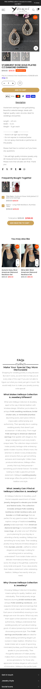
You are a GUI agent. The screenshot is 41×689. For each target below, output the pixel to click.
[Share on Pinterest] (11, 169)
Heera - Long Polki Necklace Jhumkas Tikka (21, 205)
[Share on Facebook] (3, 169)
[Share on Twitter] (7, 169)
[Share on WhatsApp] (24, 169)
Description (21, 102)
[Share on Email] (20, 169)
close (37, 3)
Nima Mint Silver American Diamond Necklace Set (29, 272)
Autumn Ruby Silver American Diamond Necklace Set (10, 272)
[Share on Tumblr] (16, 169)
